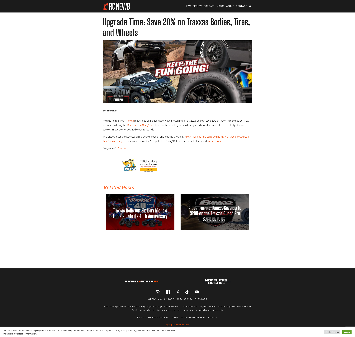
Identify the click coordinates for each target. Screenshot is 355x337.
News (188, 6)
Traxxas (129, 120)
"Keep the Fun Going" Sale (140, 125)
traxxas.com (214, 141)
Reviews (197, 6)
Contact (241, 6)
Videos (220, 6)
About (230, 6)
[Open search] (250, 6)
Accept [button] (347, 332)
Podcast (209, 6)
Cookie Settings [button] (332, 332)
